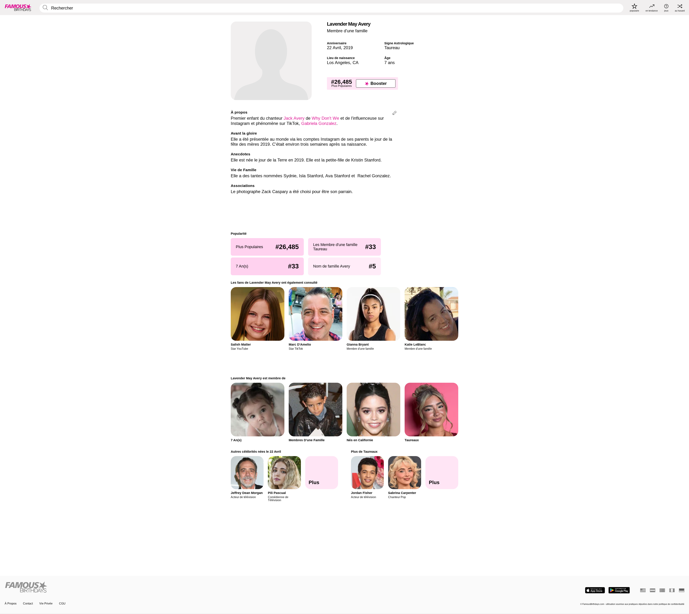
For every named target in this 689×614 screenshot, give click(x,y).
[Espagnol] (652, 590)
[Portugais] (662, 590)
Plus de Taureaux (364, 451)
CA (355, 62)
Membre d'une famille (347, 30)
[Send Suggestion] (394, 113)
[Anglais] (643, 590)
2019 (348, 47)
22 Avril (334, 47)
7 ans (389, 62)
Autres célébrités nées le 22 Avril (256, 451)
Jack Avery (294, 118)
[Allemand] (681, 590)
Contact (28, 603)
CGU (62, 603)
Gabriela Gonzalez (318, 123)
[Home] (173, 587)
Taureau (392, 47)
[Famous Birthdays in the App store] (595, 590)
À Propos (11, 603)
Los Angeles (338, 62)
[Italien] (672, 590)
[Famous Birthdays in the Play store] (619, 590)
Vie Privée (46, 603)
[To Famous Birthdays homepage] (18, 8)
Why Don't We (325, 118)
